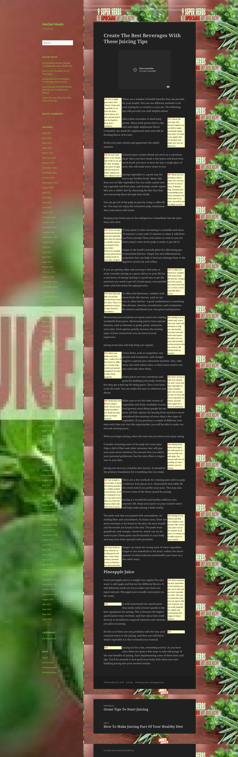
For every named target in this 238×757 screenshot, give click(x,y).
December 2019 (49, 341)
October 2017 (48, 470)
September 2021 (50, 237)
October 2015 (48, 589)
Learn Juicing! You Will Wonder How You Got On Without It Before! (57, 89)
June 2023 (47, 138)
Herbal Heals (52, 24)
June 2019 (47, 371)
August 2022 (48, 187)
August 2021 (48, 242)
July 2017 (46, 485)
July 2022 (46, 192)
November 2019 (49, 346)
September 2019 (50, 356)
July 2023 (46, 133)
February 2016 (49, 569)
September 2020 (50, 296)
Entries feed (48, 662)
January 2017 (48, 515)
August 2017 (48, 480)
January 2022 (48, 222)
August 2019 (48, 361)
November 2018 (49, 406)
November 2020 (49, 286)
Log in (45, 657)
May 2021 (46, 257)
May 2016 (46, 554)
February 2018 (49, 450)
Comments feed (49, 667)
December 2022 (49, 167)
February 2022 (49, 217)
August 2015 (48, 599)
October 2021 (48, 232)
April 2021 (47, 262)
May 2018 (46, 435)
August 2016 (48, 539)
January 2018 (48, 455)
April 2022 (47, 207)
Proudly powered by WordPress (119, 750)
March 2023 (47, 153)
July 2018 (46, 425)
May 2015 (46, 614)
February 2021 (49, 272)
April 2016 (47, 559)
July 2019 (46, 366)
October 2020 (48, 291)
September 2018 (50, 415)
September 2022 (50, 182)
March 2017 (47, 505)
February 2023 (49, 158)
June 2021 (47, 252)
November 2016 (49, 525)
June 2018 (47, 430)
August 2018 (48, 420)
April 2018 (47, 440)
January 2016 (48, 574)
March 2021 (47, 267)
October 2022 (48, 177)
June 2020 (47, 311)
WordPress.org (49, 672)
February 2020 (49, 331)
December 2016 (49, 520)
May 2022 (46, 202)
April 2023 (47, 148)
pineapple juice (157, 682)
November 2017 (49, 465)
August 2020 (48, 301)
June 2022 (47, 197)
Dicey (130, 682)
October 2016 (48, 530)
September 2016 (50, 535)
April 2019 (47, 381)
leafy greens (143, 682)
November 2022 (49, 172)
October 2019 (48, 351)
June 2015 (47, 609)
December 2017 (49, 460)
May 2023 (46, 143)
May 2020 (46, 316)
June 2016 (47, 549)
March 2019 (47, 386)
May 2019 (46, 376)
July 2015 (46, 604)
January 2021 (48, 277)
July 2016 (46, 544)
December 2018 (49, 401)
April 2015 (47, 619)
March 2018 (47, 445)
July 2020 (46, 306)
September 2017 (50, 475)
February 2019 (49, 391)
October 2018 (48, 411)
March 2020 (47, 326)
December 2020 (49, 282)
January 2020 (48, 336)
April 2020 (47, 321)
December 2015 (49, 579)
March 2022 (47, 212)
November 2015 (49, 584)
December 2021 (49, 227)
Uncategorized (49, 638)
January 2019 (48, 396)
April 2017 (47, 500)
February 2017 (49, 510)
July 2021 (46, 247)
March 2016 (47, 564)
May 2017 (46, 495)
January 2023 (48, 162)
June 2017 (47, 490)
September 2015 (50, 594)
